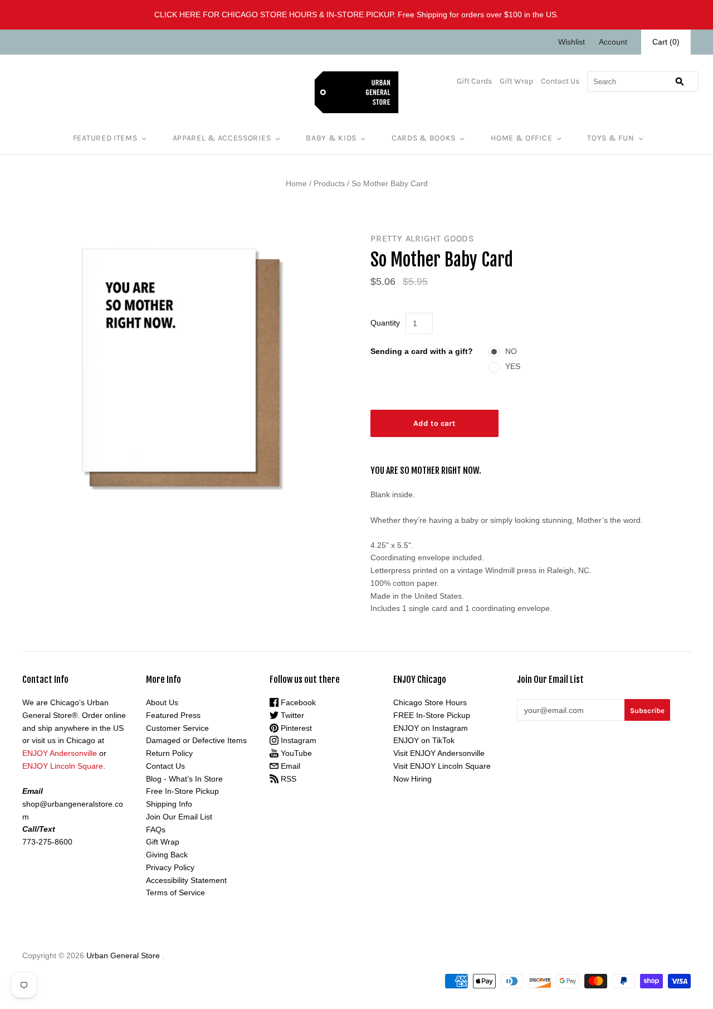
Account (613, 41)
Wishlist (571, 41)
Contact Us (560, 81)
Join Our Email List (179, 816)
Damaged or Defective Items (196, 740)
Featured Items (105, 138)
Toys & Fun (610, 138)
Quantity (385, 322)
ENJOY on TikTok (424, 740)
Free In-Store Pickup (182, 791)
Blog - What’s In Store (184, 778)
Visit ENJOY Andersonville (439, 753)
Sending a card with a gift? (421, 351)
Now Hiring (412, 778)
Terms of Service (175, 892)
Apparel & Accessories (222, 138)
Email (289, 765)
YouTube (295, 753)
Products (329, 183)
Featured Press (173, 715)
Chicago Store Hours (430, 702)
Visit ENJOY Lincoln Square (442, 765)
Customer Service (177, 728)
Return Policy (169, 753)
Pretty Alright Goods (422, 238)
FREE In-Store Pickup (431, 715)
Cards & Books (424, 138)
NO (511, 351)
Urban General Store (123, 955)
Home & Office (521, 138)
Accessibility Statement (186, 880)
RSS (287, 778)
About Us (162, 702)
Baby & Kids (331, 138)
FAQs (155, 829)
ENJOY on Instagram (430, 728)
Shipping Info (169, 803)
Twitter (291, 715)
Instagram (297, 740)
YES (512, 366)
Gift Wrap (516, 81)
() (666, 41)
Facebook (297, 702)
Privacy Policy (170, 867)
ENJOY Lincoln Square (62, 765)
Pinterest (295, 728)
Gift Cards (474, 81)
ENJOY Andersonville (59, 753)
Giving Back (167, 854)
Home (296, 183)
